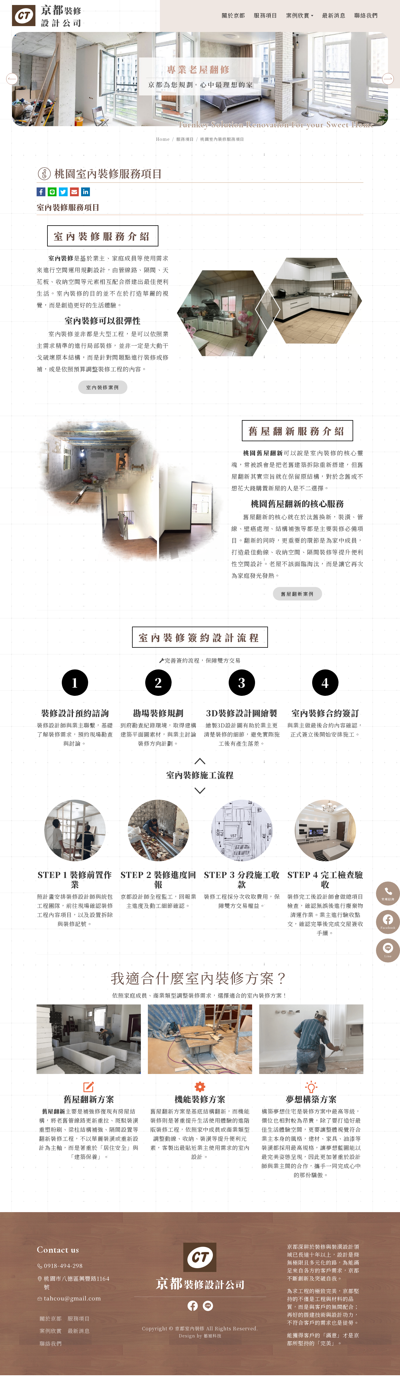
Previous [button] (12, 79)
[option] (200, 79)
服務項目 (185, 139)
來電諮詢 (388, 899)
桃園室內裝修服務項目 (222, 139)
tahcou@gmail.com (72, 1298)
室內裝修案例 (102, 387)
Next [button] (388, 79)
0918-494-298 (63, 1265)
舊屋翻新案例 (297, 593)
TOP (388, 1191)
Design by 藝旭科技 (200, 1336)
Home (163, 139)
